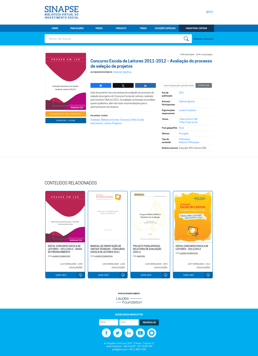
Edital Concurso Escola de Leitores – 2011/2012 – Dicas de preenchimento (65, 249)
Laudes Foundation (187, 110)
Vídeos (99, 28)
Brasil (181, 128)
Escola (140, 120)
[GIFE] (204, 12)
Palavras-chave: (99, 115)
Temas (143, 28)
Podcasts (121, 28)
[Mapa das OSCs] (151, 333)
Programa (117, 123)
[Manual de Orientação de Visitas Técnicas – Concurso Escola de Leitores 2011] (107, 216)
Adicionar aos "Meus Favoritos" (65, 114)
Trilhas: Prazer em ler (188, 122)
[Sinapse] (62, 12)
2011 (181, 93)
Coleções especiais (165, 28)
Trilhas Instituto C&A (188, 119)
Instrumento (96, 123)
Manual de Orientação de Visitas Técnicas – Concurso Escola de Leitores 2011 (107, 249)
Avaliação (95, 120)
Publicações (77, 28)
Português (184, 134)
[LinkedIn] (129, 333)
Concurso (125, 120)
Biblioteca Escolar (110, 120)
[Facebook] (106, 333)
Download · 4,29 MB (65, 120)
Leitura (107, 123)
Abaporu (141, 256)
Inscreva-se (149, 323)
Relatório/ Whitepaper (189, 142)
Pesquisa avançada (203, 39)
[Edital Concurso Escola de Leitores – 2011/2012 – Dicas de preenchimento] (65, 216)
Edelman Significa (122, 72)
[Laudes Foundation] (129, 300)
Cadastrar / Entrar (196, 28)
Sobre (55, 28)
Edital (133, 120)
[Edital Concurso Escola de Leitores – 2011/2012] (192, 216)
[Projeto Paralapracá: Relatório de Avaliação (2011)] (150, 216)
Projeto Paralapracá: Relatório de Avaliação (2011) (147, 249)
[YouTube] (140, 333)
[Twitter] (117, 333)
